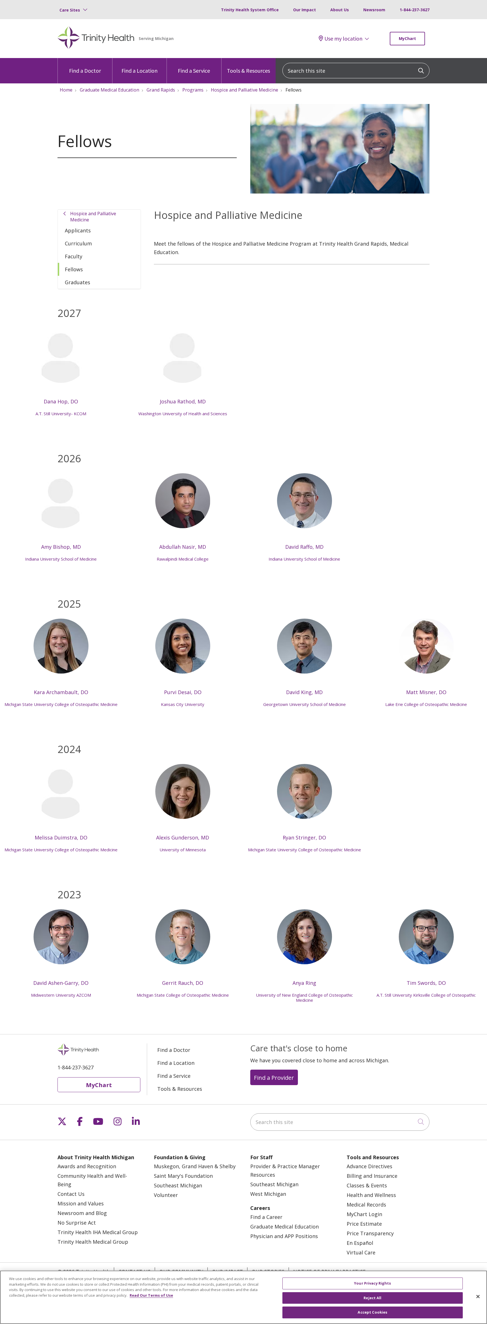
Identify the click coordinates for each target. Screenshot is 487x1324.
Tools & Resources (248, 70)
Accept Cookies (372, 1312)
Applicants (78, 230)
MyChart (407, 38)
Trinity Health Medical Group (92, 1241)
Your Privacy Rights (372, 1283)
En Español (360, 1242)
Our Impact (304, 9)
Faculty (73, 256)
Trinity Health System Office (250, 9)
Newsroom (374, 9)
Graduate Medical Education (284, 1226)
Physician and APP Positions (284, 1236)
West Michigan (268, 1193)
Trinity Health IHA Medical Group (97, 1232)
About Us (339, 9)
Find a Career (266, 1217)
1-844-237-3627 (415, 9)
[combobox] (356, 70)
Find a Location (139, 70)
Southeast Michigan (178, 1185)
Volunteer (166, 1195)
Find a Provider (274, 1077)
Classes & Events (367, 1185)
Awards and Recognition (86, 1166)
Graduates (77, 282)
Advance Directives (369, 1166)
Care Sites (69, 10)
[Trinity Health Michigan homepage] (95, 38)
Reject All (372, 1297)
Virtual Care (361, 1252)
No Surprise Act (76, 1222)
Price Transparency (370, 1233)
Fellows (74, 269)
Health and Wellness (371, 1195)
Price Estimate (364, 1223)
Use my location (343, 38)
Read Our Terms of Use (151, 1295)
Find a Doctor (85, 70)
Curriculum (78, 243)
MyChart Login (364, 1214)
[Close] (478, 1296)
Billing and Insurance (372, 1175)
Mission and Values (80, 1203)
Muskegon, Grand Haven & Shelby (195, 1166)
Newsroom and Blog (82, 1213)
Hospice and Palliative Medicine (93, 216)
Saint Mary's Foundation (183, 1175)
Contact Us (71, 1193)
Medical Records (366, 1204)
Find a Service (194, 70)
